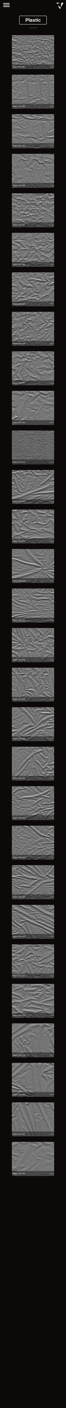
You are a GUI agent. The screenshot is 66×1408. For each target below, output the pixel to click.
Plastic (33, 20)
